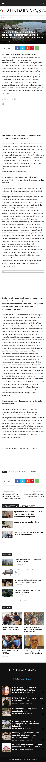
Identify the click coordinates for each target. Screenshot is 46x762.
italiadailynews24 (8, 41)
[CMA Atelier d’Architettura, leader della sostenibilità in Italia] (7, 562)
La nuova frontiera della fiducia (26, 522)
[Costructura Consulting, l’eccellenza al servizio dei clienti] (6, 712)
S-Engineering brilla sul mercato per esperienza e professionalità (33, 629)
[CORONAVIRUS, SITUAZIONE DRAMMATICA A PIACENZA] (6, 690)
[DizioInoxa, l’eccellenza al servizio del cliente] (7, 572)
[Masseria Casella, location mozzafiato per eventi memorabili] (7, 593)
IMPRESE (17, 28)
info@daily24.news (27, 679)
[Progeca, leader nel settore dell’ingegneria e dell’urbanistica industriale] (6, 724)
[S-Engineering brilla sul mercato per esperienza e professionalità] (34, 618)
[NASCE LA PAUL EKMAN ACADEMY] (12, 642)
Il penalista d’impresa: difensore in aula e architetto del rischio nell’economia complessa (28, 514)
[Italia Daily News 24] (23, 10)
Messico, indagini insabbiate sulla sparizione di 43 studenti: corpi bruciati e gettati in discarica (26, 735)
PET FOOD (33, 472)
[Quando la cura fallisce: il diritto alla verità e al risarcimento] (7, 534)
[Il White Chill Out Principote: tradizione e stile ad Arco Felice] (6, 701)
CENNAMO (12, 472)
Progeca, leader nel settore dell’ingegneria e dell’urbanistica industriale (25, 723)
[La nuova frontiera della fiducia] (7, 524)
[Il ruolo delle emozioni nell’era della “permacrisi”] (12, 618)
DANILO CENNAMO (22, 472)
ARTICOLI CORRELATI (10, 506)
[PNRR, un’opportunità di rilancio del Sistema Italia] (34, 642)
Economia (10, 17)
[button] (43, 3)
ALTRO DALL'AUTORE (27, 506)
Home (3, 17)
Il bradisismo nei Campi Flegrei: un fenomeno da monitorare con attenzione (11, 496)
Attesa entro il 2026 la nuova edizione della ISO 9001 (34, 495)
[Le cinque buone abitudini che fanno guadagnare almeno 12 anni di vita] (6, 747)
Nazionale (5, 624)
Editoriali (11, 28)
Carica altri (22, 600)
